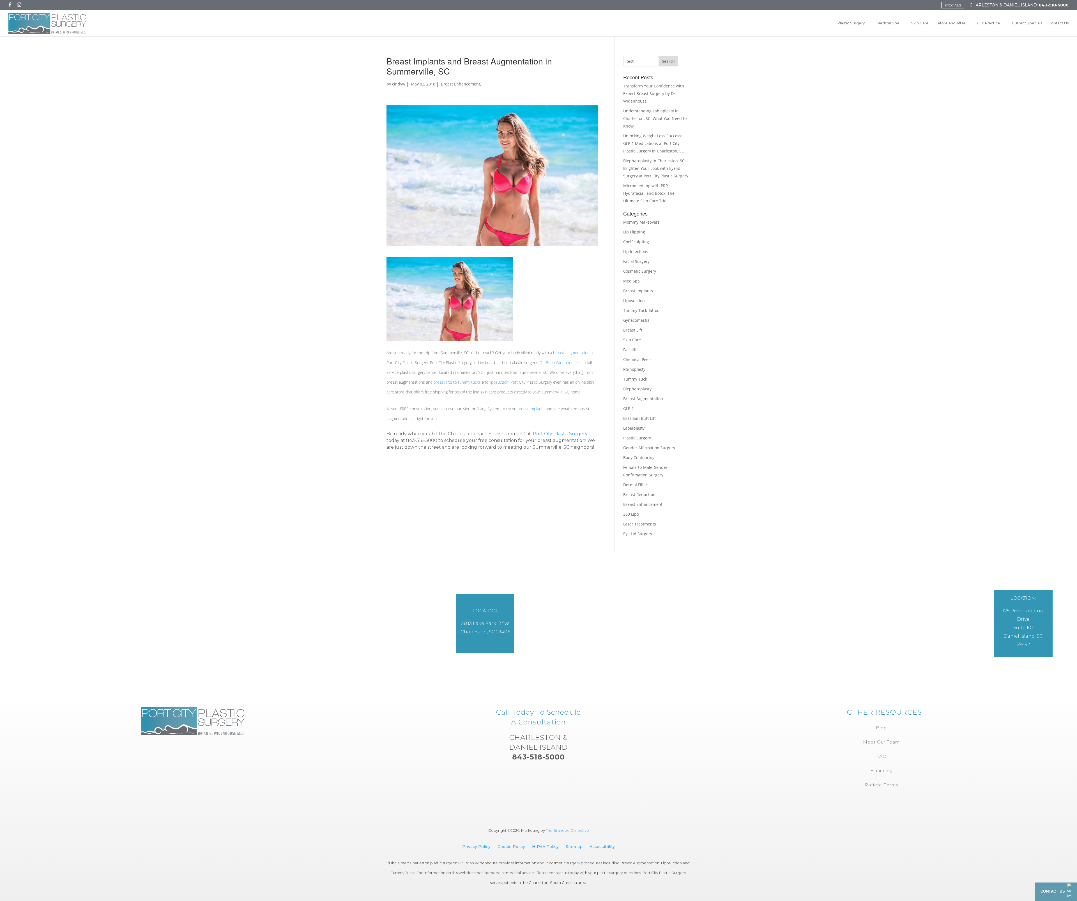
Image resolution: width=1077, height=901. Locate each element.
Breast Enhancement (460, 84)
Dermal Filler (635, 484)
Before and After (950, 23)
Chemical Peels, (637, 359)
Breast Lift (632, 330)
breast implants (531, 408)
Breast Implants (638, 290)
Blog (881, 727)
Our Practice (988, 23)
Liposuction (634, 300)
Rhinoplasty (634, 369)
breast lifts (443, 382)
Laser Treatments (639, 524)
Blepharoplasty (637, 389)
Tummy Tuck (635, 379)
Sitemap (574, 846)
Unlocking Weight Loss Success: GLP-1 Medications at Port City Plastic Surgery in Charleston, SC (653, 143)
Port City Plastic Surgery (560, 433)
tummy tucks (469, 382)
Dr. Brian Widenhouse (559, 362)
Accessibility (602, 846)
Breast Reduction (639, 494)
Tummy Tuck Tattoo (641, 310)
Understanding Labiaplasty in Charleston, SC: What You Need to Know (655, 118)
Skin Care (920, 23)
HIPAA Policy (545, 846)
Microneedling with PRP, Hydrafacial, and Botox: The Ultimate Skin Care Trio (649, 193)
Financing (881, 770)
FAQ (881, 756)
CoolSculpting (636, 241)
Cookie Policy (511, 846)
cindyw (398, 84)
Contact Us (1058, 23)
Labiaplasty (634, 428)
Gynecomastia (636, 320)
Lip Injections (635, 251)
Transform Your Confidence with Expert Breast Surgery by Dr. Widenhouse (653, 93)
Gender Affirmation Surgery (649, 447)
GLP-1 (628, 408)
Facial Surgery (636, 261)
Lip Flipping (634, 232)
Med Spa (631, 281)
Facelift (630, 349)
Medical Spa (887, 23)
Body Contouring (639, 457)
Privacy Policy (476, 846)
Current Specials (1027, 23)
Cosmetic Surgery (639, 271)
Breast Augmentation (643, 398)
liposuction (498, 382)
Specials (952, 5)
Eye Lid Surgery (637, 533)
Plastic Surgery (851, 23)
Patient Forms (881, 784)
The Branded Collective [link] (567, 830)
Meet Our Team (881, 742)
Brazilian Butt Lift (639, 418)
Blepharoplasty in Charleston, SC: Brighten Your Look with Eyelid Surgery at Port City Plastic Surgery (655, 168)
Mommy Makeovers (641, 222)
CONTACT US (1053, 891)
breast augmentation (571, 352)
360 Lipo (631, 514)
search (668, 61)
